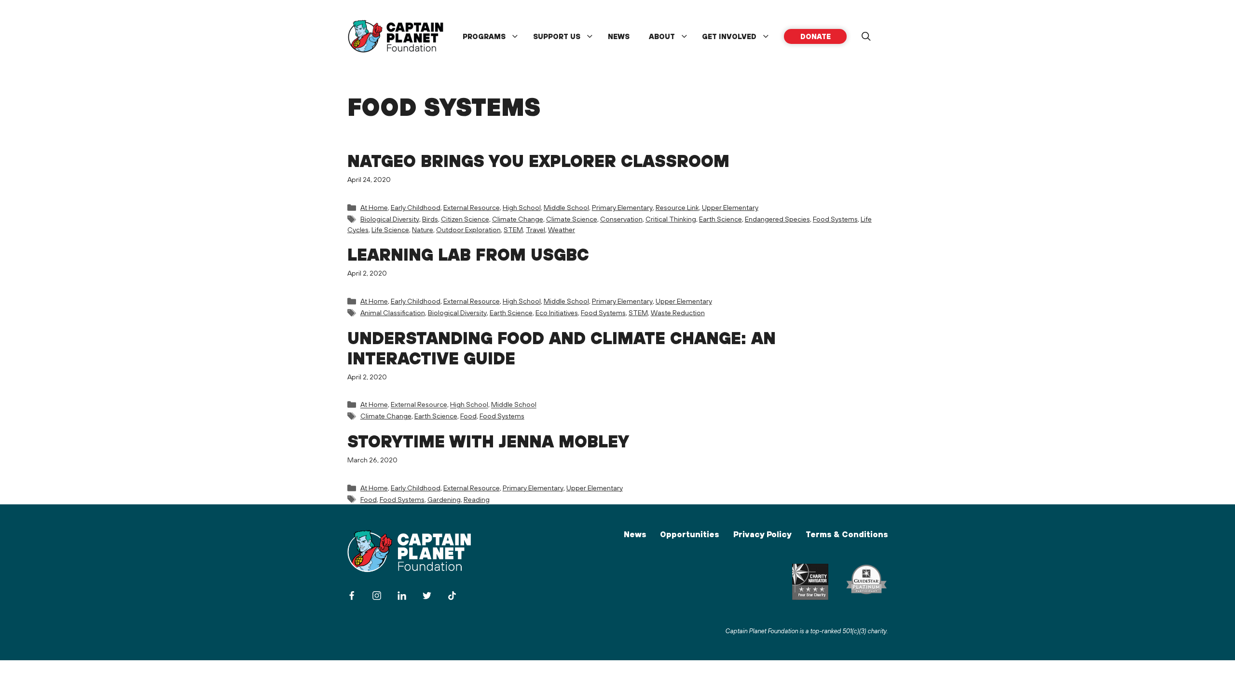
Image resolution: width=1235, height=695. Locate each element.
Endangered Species (777, 219)
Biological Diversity (389, 219)
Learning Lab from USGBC (468, 254)
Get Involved (729, 36)
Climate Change (517, 219)
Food (468, 416)
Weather (561, 229)
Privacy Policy (762, 534)
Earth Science (720, 219)
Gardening (444, 499)
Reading (477, 499)
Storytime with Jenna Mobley (488, 441)
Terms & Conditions (847, 534)
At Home (374, 207)
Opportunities (689, 534)
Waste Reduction (678, 312)
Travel (535, 229)
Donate (815, 36)
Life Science (390, 229)
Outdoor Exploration (468, 229)
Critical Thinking (670, 219)
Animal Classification (392, 312)
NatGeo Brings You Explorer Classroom (538, 160)
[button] (866, 36)
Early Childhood (415, 207)
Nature (422, 229)
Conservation (621, 219)
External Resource (471, 207)
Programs (484, 36)
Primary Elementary (622, 207)
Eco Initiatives (556, 312)
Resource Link (677, 207)
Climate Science (571, 219)
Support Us (556, 36)
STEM (513, 229)
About (662, 36)
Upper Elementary (730, 207)
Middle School (566, 207)
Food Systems (835, 219)
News (619, 36)
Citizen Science (465, 219)
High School (522, 207)
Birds (430, 219)
